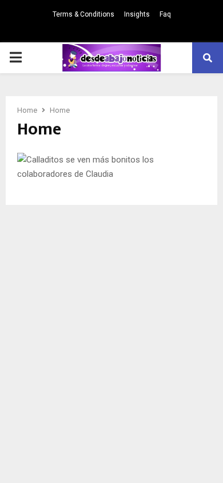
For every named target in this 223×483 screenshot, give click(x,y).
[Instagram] (111, 31)
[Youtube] (139, 31)
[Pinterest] (125, 31)
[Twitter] (98, 31)
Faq (165, 14)
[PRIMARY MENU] (15, 57)
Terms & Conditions (83, 14)
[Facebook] (84, 31)
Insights (137, 14)
